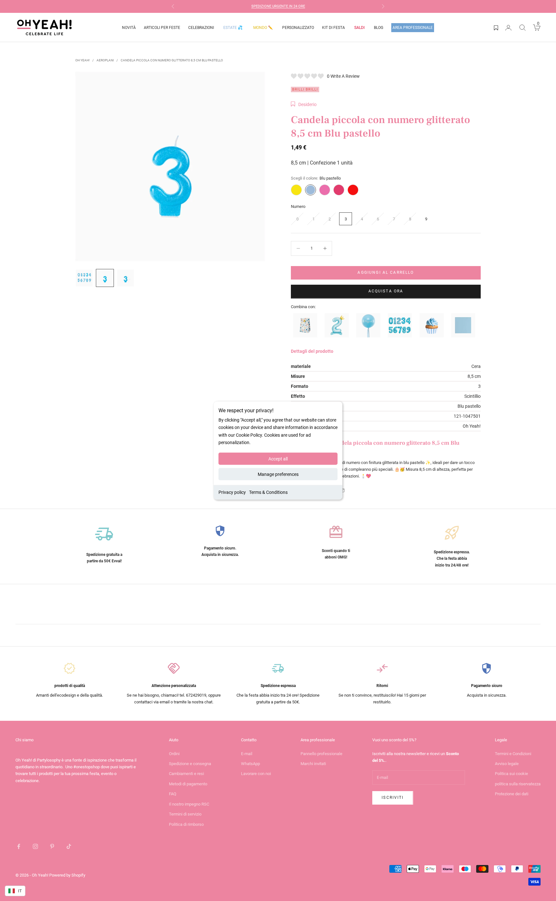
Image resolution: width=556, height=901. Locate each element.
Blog (378, 27)
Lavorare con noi (256, 773)
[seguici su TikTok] (69, 846)
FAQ (172, 793)
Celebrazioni (201, 27)
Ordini (174, 753)
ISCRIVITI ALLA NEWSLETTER (289, 7)
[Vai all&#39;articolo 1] (84, 278)
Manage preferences (278, 474)
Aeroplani (105, 60)
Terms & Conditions (268, 492)
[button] (304, 104)
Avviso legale (507, 763)
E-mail (246, 753)
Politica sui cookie (511, 773)
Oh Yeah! (82, 60)
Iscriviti (392, 797)
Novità (129, 27)
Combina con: (303, 306)
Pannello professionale (321, 753)
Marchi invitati (313, 763)
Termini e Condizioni (513, 753)
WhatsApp (250, 763)
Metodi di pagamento (188, 783)
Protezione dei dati (511, 793)
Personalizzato (298, 27)
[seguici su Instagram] (35, 846)
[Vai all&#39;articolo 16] (125, 278)
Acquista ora (385, 291)
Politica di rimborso (186, 824)
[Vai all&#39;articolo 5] (105, 278)
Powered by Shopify (67, 875)
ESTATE (233, 27)
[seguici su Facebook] (18, 846)
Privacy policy (232, 492)
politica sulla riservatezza (518, 783)
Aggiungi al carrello (385, 272)
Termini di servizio (185, 814)
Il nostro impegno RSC (189, 804)
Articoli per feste (162, 27)
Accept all (278, 458)
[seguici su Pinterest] (52, 846)
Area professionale (413, 27)
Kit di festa (333, 27)
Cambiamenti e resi (186, 773)
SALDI (359, 27)
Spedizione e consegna (190, 763)
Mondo (263, 27)
